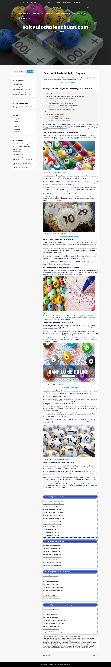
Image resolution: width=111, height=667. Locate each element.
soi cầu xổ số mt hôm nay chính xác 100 (76, 8)
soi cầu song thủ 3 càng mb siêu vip (22, 92)
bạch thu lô (84, 638)
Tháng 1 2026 (17, 131)
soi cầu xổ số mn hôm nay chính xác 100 (68, 2)
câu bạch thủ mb (84, 646)
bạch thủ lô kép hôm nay (82, 641)
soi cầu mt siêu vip (47, 2)
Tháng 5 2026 (17, 121)
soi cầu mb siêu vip (32, 2)
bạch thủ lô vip (56, 646)
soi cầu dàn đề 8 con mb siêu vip (22, 94)
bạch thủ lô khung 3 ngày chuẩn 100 (85, 643)
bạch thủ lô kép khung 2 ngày (61, 642)
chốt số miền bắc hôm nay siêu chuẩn (29, 8)
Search (30, 71)
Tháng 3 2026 (17, 126)
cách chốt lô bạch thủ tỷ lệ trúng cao (70, 646)
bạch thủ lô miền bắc (71, 645)
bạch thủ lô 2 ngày (55, 640)
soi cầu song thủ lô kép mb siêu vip (22, 87)
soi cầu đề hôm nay (24, 18)
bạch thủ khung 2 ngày (75, 638)
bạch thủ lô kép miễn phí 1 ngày (77, 642)
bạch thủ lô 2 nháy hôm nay (78, 640)
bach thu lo (91, 638)
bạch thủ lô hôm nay (61, 641)
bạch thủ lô (46, 640)
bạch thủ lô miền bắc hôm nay (85, 645)
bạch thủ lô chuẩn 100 (49, 641)
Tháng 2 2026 (17, 129)
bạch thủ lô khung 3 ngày (68, 643)
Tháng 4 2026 (17, 124)
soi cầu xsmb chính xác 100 (52, 8)
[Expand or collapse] (96, 93)
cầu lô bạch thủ (50, 647)
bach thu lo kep (71, 641)
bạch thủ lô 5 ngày (91, 640)
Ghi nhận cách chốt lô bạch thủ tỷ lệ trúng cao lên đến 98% (69, 647)
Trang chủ (21, 2)
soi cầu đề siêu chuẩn (75, 636)
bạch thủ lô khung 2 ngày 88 (53, 643)
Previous (47, 655)
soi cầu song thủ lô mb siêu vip (21, 89)
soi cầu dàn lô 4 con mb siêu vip (21, 84)
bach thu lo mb (61, 645)
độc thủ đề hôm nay (79, 13)
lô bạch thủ (89, 647)
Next (95, 655)
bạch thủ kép (65, 638)
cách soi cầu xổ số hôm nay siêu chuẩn (58, 13)
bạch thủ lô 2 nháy (65, 640)
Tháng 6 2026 (17, 119)
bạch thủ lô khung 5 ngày (49, 645)
